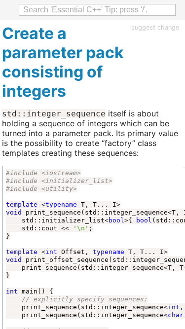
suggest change (155, 27)
